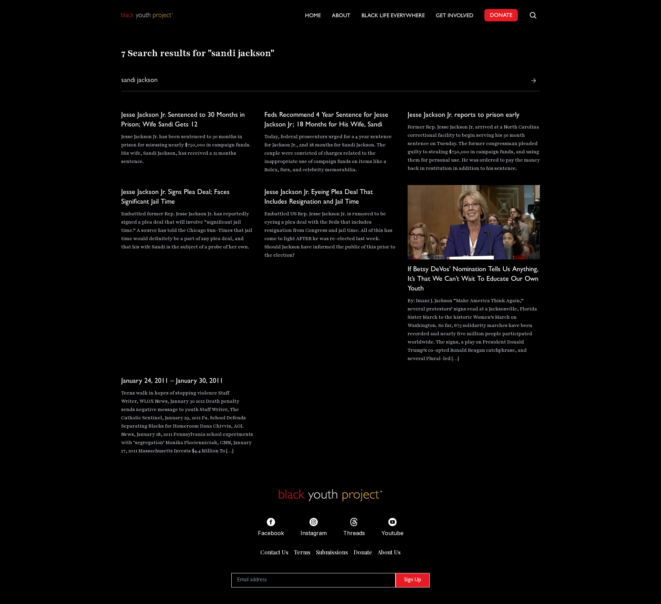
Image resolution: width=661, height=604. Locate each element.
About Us (389, 552)
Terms (302, 552)
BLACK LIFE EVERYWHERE (393, 16)
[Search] (533, 80)
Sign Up (412, 580)
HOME (313, 16)
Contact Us (274, 552)
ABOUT (341, 16)
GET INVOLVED (454, 16)
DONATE (501, 16)
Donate (363, 552)
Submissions (332, 552)
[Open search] (533, 15)
